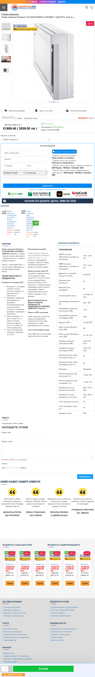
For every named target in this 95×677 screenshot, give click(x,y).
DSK (81, 168)
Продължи (84, 476)
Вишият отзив (7, 441)
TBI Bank (66, 168)
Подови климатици (10, 14)
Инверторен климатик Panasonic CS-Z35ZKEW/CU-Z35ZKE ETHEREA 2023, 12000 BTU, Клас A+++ (55, 564)
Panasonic (58, 126)
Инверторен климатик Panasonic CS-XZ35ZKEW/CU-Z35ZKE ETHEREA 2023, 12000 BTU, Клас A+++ (86, 564)
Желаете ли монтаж (8, 135)
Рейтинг (5, 463)
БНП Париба (57, 168)
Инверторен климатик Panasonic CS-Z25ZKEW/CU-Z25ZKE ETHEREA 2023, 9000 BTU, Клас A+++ (70, 564)
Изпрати (47, 185)
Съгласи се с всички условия (65, 151)
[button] (49, 101)
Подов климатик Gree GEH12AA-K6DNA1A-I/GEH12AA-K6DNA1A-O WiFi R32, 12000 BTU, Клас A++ (41, 564)
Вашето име (6, 432)
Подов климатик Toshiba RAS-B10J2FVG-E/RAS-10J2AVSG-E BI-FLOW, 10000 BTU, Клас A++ (12, 219)
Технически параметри (68, 243)
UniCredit (75, 168)
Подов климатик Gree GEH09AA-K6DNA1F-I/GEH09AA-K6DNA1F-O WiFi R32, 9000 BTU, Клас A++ (30, 220)
